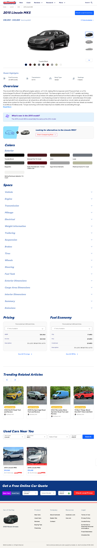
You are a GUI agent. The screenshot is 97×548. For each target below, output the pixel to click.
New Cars (6, 493)
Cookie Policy (85, 521)
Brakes (8, 246)
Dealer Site (53, 518)
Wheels (9, 260)
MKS (19, 7)
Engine (8, 198)
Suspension (11, 239)
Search (88, 437)
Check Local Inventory (84, 13)
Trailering (10, 233)
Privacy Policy (85, 518)
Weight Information (15, 226)
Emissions (10, 308)
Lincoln (12, 7)
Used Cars (15, 493)
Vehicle (9, 192)
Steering (9, 267)
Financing (37, 528)
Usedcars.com (70, 515)
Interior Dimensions (15, 294)
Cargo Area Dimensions (17, 287)
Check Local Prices (84, 493)
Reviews (37, 521)
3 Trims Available (86, 20)
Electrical (10, 219)
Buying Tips (38, 525)
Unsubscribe (85, 535)
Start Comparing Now (45, 134)
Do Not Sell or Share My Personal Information (87, 526)
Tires (7, 253)
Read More (7, 107)
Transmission (12, 205)
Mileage (9, 212)
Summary (10, 301)
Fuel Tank (10, 273)
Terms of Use (85, 515)
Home (4, 7)
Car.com (68, 518)
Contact (52, 521)
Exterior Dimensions (16, 280)
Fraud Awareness (86, 531)
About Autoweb (55, 515)
